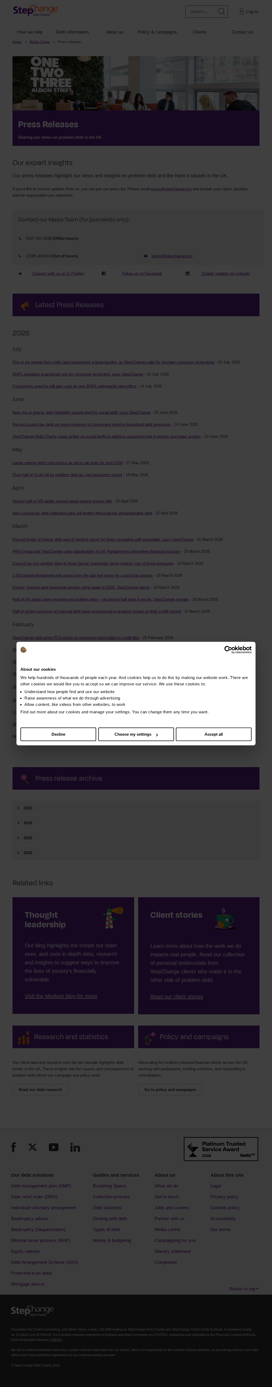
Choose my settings (132, 734)
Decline (58, 734)
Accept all (214, 734)
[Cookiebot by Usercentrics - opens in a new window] (228, 650)
